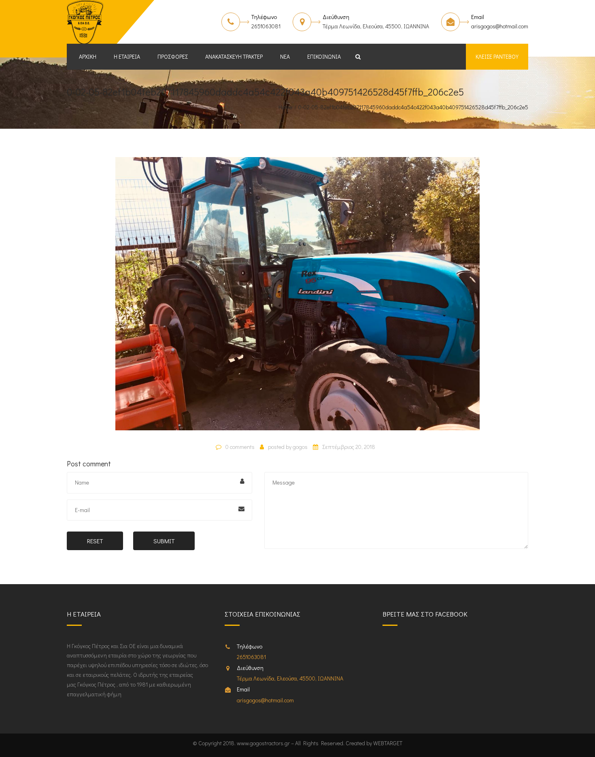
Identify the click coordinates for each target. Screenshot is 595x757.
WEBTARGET (387, 743)
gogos (300, 447)
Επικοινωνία (324, 56)
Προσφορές (172, 56)
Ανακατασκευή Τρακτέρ (234, 56)
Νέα (285, 56)
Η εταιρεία (127, 56)
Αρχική (87, 56)
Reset (95, 541)
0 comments (240, 447)
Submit (163, 541)
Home (285, 107)
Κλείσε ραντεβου (497, 56)
